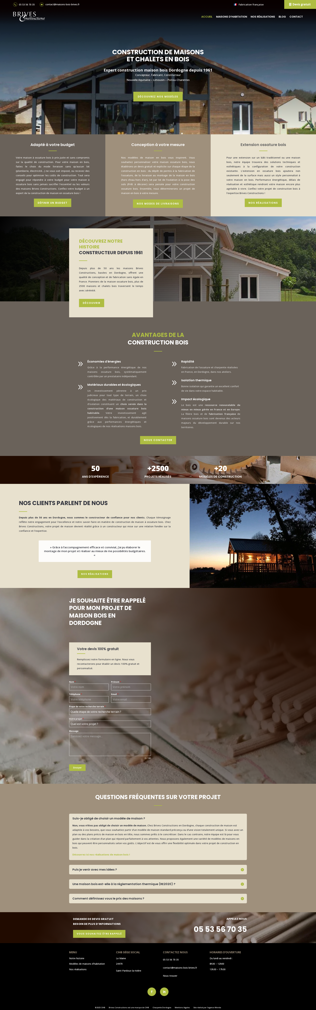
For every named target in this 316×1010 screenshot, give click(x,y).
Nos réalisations (263, 17)
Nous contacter (158, 440)
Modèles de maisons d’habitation (87, 963)
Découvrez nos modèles (158, 96)
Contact (296, 17)
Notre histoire (76, 958)
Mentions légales (182, 1007)
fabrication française (222, 413)
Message (74, 731)
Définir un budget (52, 203)
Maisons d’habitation (231, 17)
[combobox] (110, 711)
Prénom (116, 682)
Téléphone (75, 694)
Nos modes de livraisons (158, 203)
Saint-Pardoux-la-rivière (128, 970)
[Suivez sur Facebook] (151, 991)
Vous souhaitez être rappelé (99, 933)
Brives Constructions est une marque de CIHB (129, 1007)
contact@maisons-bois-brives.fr (62, 4)
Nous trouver (170, 975)
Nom (72, 682)
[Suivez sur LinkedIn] (164, 991)
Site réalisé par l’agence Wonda (207, 1007)
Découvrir (91, 303)
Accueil (206, 17)
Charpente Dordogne (162, 1007)
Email (114, 694)
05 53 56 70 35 (27, 4)
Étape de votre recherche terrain (87, 706)
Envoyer (77, 767)
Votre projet (76, 719)
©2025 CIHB (100, 1007)
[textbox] (107, 712)
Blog (282, 17)
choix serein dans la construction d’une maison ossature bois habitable (116, 408)
